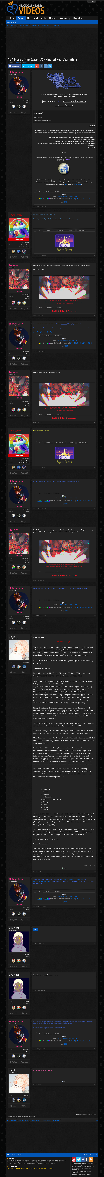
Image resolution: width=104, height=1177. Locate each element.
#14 (94, 1049)
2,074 (25, 308)
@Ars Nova (36, 332)
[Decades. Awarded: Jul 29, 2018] (13, 667)
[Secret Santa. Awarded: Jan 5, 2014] (13, 961)
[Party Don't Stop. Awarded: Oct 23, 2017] (18, 667)
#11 (94, 906)
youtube (65, 196)
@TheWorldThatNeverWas (41, 881)
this (66, 184)
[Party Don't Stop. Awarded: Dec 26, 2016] (18, 303)
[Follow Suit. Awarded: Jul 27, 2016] (24, 303)
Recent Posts (11, 22)
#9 (94, 615)
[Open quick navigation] (97, 25)
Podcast (38, 1168)
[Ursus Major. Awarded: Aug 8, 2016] (13, 251)
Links (40, 307)
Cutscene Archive (15, 1168)
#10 (94, 871)
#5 (94, 422)
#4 (94, 351)
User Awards (82, 230)
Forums (21, 18)
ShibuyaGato (28, 62)
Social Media (59, 230)
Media (43, 18)
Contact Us (87, 1155)
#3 (94, 315)
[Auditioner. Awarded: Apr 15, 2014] (18, 251)
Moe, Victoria (25, 956)
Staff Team (44, 1168)
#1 (94, 206)
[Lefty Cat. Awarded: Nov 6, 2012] (24, 107)
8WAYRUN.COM (31, 1116)
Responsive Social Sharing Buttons (80, 1174)
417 (25, 672)
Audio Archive (24, 1168)
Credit (59, 307)
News (8, 1168)
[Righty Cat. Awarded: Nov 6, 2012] (13, 107)
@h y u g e (43, 332)
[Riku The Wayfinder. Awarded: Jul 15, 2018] (24, 251)
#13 (94, 990)
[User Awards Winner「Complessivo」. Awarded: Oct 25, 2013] (24, 961)
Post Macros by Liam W (85, 1165)
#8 (94, 580)
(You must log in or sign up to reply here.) (86, 1114)
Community (65, 18)
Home (12, 18)
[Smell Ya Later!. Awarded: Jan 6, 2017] (24, 667)
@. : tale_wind (51, 332)
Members (53, 18)
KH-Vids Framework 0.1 (83, 1166)
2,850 (25, 257)
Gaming (48, 230)
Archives (17, 62)
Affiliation (50, 1168)
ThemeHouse (75, 1169)
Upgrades (77, 18)
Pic (39, 230)
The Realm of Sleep (24, 247)
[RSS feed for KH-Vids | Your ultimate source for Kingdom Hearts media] (91, 1159)
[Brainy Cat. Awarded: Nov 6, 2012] (18, 107)
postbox (71, 196)
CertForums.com (76, 1176)
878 (25, 966)
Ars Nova (35, 315)
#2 (94, 256)
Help (95, 1155)
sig (39, 191)
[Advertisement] (52, 43)
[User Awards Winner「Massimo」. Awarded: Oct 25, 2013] (18, 961)
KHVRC (48, 191)
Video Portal (32, 18)
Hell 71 (27, 298)
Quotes (57, 191)
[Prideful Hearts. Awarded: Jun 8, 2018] (13, 303)
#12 (94, 943)
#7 (94, 508)
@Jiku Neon (80, 879)
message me (77, 184)
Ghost (12, 636)
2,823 (25, 112)
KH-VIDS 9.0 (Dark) (14, 1155)
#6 (94, 468)
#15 (94, 1084)
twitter (59, 196)
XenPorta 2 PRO (12, 1116)
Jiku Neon (14, 927)
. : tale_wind (36, 256)
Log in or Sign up (91, 1)
